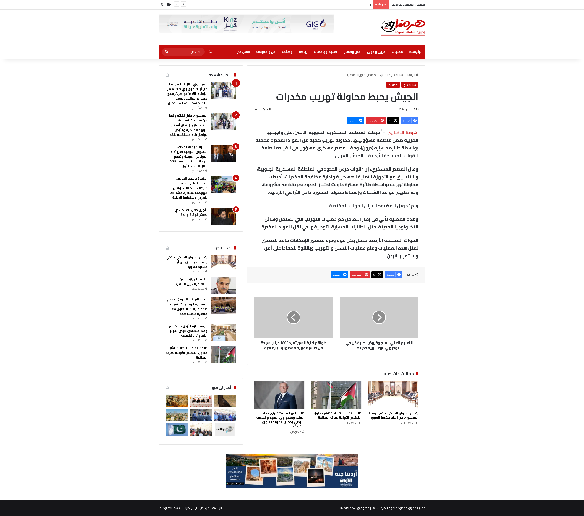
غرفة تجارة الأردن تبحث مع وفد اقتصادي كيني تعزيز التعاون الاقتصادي (188, 331)
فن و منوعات (266, 52)
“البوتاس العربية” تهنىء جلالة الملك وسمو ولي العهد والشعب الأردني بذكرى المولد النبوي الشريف (280, 419)
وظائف (287, 52)
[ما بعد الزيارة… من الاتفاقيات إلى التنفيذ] (223, 285)
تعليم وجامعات (325, 52)
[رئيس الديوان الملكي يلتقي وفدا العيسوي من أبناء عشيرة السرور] (393, 395)
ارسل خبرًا (243, 52)
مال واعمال (351, 52)
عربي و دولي (376, 52)
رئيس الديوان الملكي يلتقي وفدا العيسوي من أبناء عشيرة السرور (393, 415)
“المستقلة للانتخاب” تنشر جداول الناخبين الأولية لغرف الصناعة (337, 415)
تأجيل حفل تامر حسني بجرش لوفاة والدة (191, 212)
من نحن (204, 508)
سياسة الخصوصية (171, 508)
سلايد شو (397, 74)
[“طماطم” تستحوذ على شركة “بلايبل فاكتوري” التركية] (201, 401)
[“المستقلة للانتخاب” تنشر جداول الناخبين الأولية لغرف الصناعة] (336, 395)
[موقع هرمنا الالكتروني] (403, 27)
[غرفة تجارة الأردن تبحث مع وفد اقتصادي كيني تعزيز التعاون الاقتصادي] (223, 332)
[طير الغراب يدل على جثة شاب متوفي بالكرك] (225, 401)
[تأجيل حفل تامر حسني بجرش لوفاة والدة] (223, 216)
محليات (397, 52)
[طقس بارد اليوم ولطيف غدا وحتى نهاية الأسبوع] (177, 415)
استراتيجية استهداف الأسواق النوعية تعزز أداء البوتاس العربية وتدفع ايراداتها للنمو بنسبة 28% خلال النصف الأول (188, 156)
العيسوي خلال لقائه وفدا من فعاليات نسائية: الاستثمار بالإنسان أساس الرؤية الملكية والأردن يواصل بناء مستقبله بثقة (188, 125)
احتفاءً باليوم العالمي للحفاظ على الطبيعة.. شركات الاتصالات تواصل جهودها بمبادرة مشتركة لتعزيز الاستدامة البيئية (188, 187)
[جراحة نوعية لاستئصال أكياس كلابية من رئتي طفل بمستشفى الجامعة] (201, 415)
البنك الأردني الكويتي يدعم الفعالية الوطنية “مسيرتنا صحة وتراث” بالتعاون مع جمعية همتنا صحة (311, 4)
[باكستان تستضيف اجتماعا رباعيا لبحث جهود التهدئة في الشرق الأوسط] (177, 429)
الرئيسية (415, 52)
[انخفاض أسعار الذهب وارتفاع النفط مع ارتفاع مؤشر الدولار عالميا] (177, 401)
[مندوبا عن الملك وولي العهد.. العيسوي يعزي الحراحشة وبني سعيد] (201, 429)
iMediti (344, 508)
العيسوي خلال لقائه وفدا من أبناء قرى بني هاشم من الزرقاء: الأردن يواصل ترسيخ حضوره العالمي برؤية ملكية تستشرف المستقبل (186, 93)
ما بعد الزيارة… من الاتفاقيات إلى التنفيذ (191, 281)
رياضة (303, 52)
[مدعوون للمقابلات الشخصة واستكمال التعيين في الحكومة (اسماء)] (225, 429)
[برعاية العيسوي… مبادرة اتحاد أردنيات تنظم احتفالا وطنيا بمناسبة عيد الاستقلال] (225, 415)
